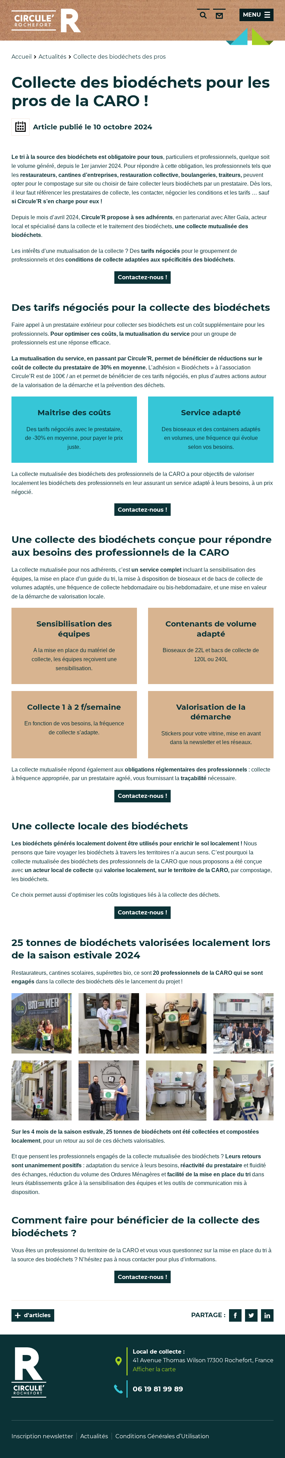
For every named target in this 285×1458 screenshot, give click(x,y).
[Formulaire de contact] (219, 15)
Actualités (52, 56)
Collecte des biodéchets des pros (119, 56)
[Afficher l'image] (41, 1023)
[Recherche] (203, 15)
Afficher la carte (154, 1369)
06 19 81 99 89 (158, 1389)
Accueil (21, 56)
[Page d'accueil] (46, 20)
